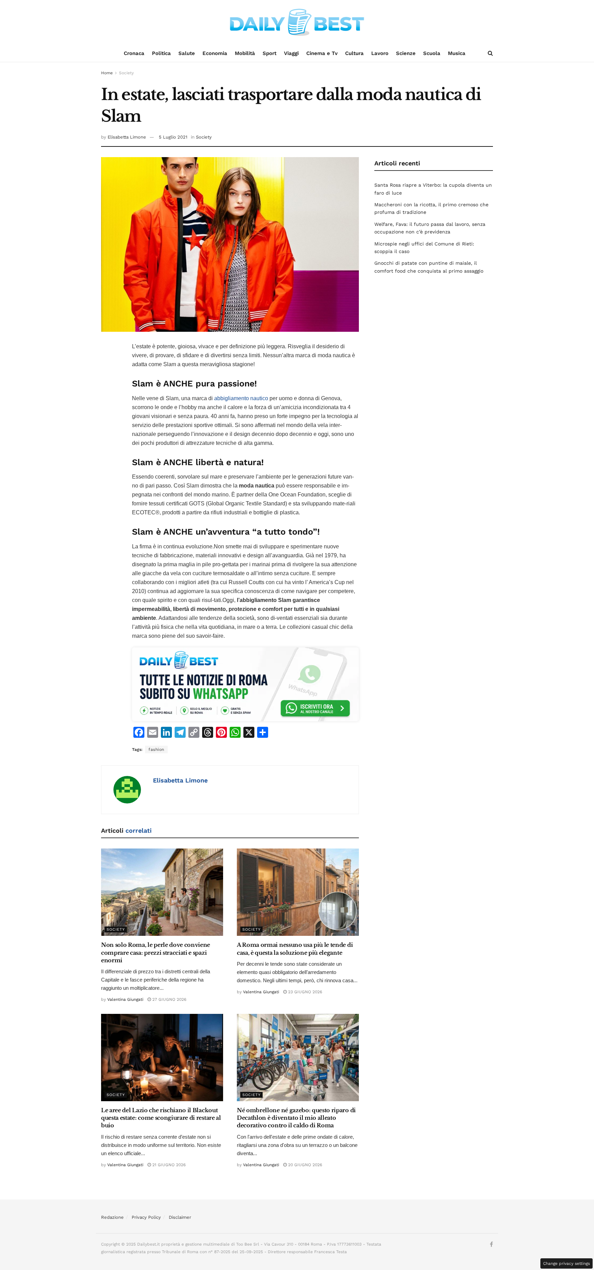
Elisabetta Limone (127, 137)
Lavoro (379, 53)
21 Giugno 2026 (168, 1164)
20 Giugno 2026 (304, 1164)
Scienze (406, 53)
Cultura (354, 53)
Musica (456, 53)
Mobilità (245, 53)
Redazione (112, 1217)
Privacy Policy (146, 1217)
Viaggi (291, 53)
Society (126, 72)
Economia (214, 53)
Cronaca (134, 53)
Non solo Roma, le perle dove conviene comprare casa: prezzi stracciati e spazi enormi (155, 952)
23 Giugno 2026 (304, 991)
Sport (269, 53)
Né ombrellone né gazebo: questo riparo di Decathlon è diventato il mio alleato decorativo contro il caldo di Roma (296, 1118)
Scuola (431, 53)
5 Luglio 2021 (173, 137)
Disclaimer (180, 1217)
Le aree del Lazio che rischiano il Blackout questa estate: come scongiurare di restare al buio (161, 1118)
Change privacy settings (566, 1263)
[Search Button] (490, 53)
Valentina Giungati (125, 999)
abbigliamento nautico (241, 398)
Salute (186, 53)
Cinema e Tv (322, 53)
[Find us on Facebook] (491, 1244)
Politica (161, 53)
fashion (156, 749)
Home (107, 72)
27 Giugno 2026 (168, 999)
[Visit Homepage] (297, 22)
